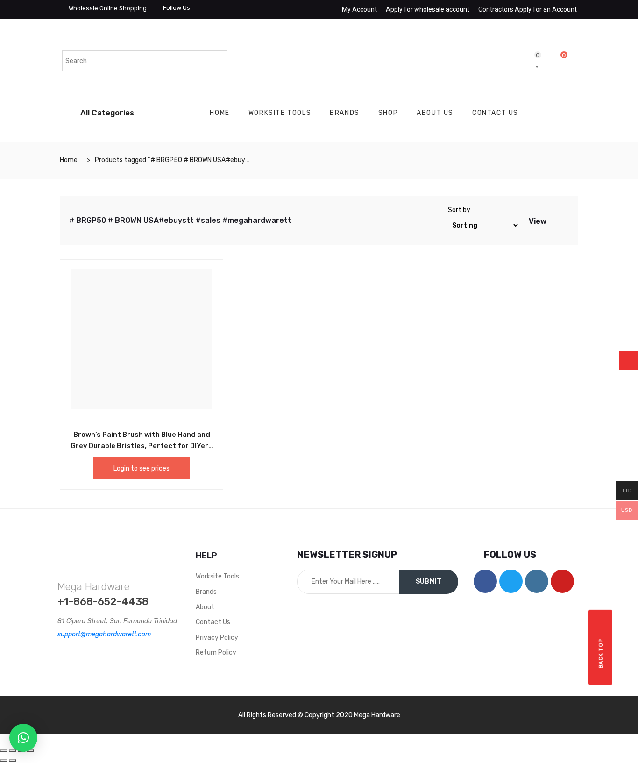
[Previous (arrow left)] (3, 760)
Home (219, 113)
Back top (600, 653)
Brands (345, 113)
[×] (23, 738)
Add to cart (120, 433)
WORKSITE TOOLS (279, 113)
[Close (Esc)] (3, 750)
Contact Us (495, 113)
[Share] (12, 750)
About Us (435, 113)
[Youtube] (562, 581)
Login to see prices (141, 468)
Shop (388, 113)
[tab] (554, 220)
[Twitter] (511, 581)
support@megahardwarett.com (104, 634)
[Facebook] (485, 581)
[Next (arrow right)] (12, 760)
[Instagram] (536, 581)
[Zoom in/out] (30, 750)
